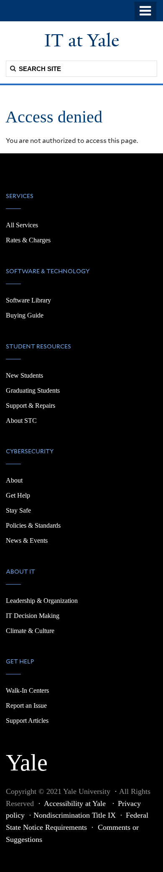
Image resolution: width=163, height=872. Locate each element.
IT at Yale (81, 40)
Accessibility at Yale (76, 803)
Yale (27, 758)
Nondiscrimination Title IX (74, 815)
